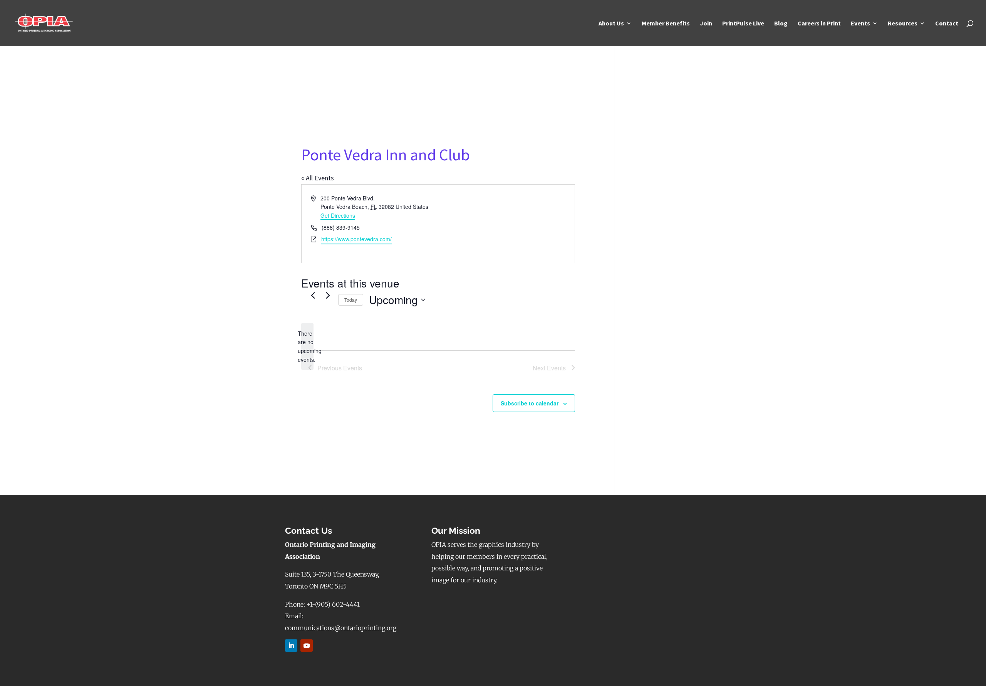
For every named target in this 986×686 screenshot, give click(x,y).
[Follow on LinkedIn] (291, 645)
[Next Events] (327, 295)
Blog (781, 23)
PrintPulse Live (743, 23)
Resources (902, 23)
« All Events (317, 177)
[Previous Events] (312, 295)
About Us (611, 23)
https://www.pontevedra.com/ (356, 239)
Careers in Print (819, 23)
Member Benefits (666, 23)
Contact (946, 23)
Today (350, 299)
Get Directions (337, 215)
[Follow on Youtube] (306, 645)
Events (860, 23)
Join (706, 23)
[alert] (307, 346)
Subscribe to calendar (529, 403)
